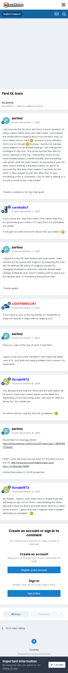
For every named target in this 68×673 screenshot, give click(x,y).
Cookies (34, 649)
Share (17, 614)
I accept (58, 664)
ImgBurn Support (34, 106)
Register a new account (34, 570)
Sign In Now (34, 593)
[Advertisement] (34, 54)
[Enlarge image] (31, 140)
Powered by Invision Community (34, 654)
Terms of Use (10, 668)
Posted (26, 122)
